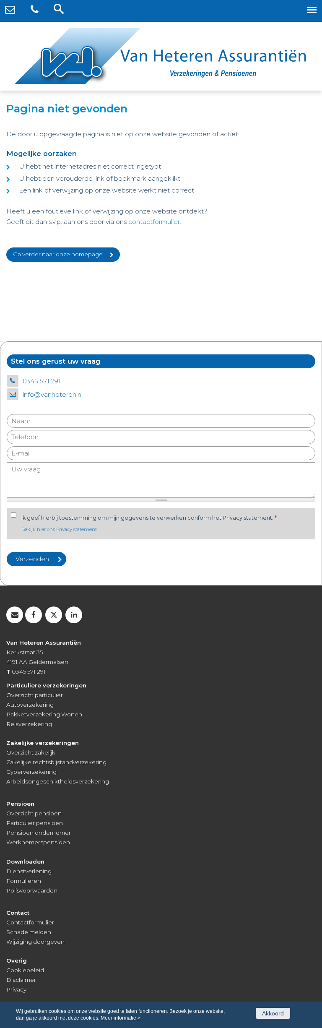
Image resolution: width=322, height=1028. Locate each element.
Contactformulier (30, 922)
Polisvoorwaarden (31, 890)
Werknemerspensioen (38, 842)
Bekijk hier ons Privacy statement (59, 529)
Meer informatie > (120, 1018)
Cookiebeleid (25, 970)
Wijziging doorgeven (35, 941)
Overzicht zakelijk (30, 752)
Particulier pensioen (34, 823)
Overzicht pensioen (34, 813)
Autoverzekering (30, 704)
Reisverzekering (29, 724)
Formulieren (23, 880)
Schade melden (28, 932)
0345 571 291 (42, 381)
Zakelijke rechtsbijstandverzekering (56, 762)
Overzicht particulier (34, 695)
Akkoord (273, 1013)
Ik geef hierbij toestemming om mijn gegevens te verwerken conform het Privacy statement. (149, 518)
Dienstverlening (29, 871)
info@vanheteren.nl (53, 394)
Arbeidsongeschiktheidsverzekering (57, 781)
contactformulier (154, 222)
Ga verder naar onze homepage (58, 254)
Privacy (16, 989)
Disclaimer (21, 979)
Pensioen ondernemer (38, 832)
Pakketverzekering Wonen (44, 714)
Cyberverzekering (31, 771)
